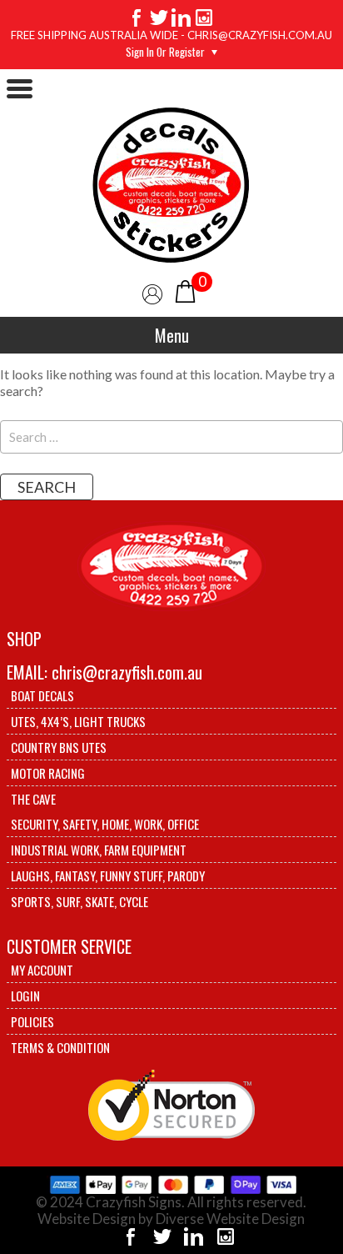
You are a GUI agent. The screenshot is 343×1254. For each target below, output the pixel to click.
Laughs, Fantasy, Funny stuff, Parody (108, 875)
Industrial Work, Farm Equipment (98, 849)
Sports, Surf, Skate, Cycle (79, 901)
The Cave (33, 798)
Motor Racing (48, 773)
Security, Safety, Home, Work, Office (105, 823)
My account (42, 969)
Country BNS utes (59, 747)
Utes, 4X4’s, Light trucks (78, 721)
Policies (32, 1021)
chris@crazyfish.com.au (127, 672)
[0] (185, 289)
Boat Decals (42, 695)
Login (25, 995)
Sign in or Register (165, 51)
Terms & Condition (60, 1047)
